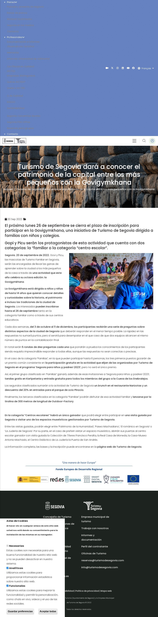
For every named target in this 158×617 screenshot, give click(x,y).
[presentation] (107, 68)
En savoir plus (14, 539)
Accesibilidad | (67, 591)
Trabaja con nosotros (95, 528)
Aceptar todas (48, 611)
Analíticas (16, 568)
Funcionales (17, 586)
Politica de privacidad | (88, 591)
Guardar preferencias (20, 611)
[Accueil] (14, 141)
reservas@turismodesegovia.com (102, 560)
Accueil (8, 189)
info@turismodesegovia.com (99, 567)
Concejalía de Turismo (57, 517)
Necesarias (16, 546)
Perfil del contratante (94, 546)
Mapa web (106, 591)
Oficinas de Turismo (93, 553)
